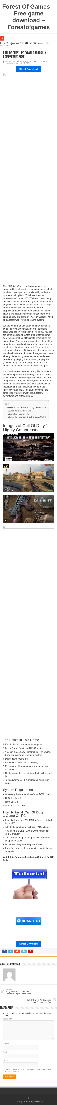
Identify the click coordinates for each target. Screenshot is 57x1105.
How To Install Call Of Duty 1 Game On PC (28, 417)
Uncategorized (13, 43)
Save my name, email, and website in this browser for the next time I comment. (27, 1070)
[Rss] (29, 1098)
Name (6, 1043)
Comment (7, 1019)
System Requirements (20, 414)
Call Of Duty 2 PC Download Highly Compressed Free (39, 1000)
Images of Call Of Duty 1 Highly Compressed (26, 408)
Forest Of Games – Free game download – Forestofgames (28, 16)
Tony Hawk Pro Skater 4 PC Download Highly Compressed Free (18, 993)
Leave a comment (12, 63)
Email (6, 1052)
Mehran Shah (10, 61)
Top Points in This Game (21, 411)
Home (2, 43)
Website (6, 1061)
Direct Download (28, 69)
